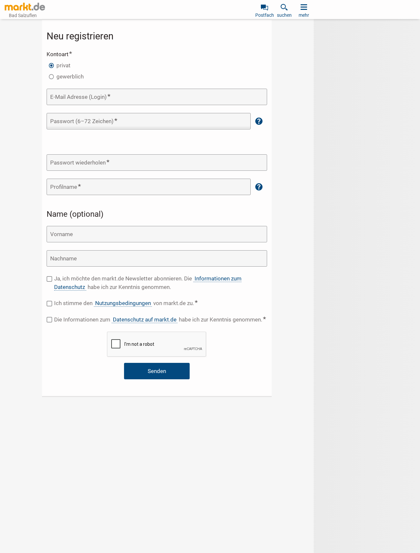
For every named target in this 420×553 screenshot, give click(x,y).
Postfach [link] (264, 15)
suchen (284, 15)
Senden (157, 371)
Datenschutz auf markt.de (145, 319)
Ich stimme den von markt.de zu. (146, 302)
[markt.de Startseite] (25, 7)
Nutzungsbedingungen (123, 303)
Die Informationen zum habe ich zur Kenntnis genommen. (160, 319)
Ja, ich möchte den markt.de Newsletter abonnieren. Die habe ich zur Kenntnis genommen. (147, 282)
